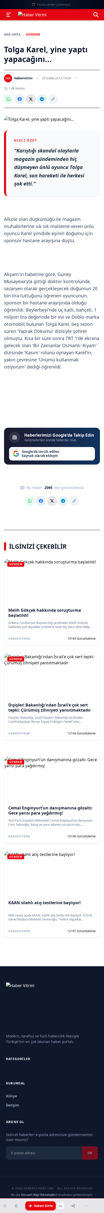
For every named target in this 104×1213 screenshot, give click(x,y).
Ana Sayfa (12, 35)
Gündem (33, 35)
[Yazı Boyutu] (16, 1205)
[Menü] (8, 14)
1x (60, 1206)
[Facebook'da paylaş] (19, 99)
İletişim (12, 1105)
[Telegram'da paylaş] (41, 99)
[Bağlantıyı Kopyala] (53, 99)
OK (90, 1153)
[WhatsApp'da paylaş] (8, 99)
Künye (11, 1096)
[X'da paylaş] (30, 99)
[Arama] (96, 15)
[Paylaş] (73, 1205)
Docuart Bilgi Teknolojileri (39, 1194)
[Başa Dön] (86, 1205)
